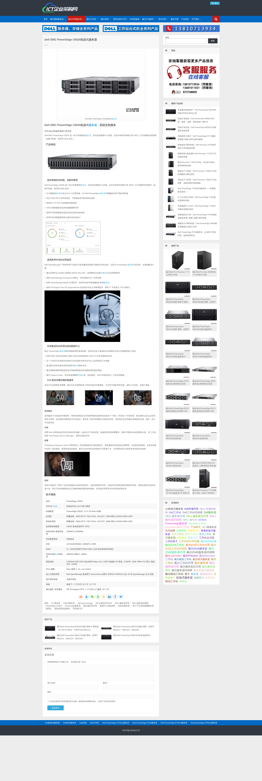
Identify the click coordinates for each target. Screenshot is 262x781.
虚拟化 (48, 608)
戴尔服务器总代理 (190, 566)
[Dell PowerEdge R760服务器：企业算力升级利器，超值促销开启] (170, 233)
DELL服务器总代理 (197, 516)
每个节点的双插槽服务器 (143, 606)
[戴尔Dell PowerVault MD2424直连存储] (204, 433)
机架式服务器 (124, 606)
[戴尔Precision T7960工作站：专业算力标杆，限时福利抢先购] (170, 164)
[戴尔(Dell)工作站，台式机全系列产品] (131, 31)
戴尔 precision (173, 555)
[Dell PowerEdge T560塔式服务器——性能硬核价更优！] (170, 190)
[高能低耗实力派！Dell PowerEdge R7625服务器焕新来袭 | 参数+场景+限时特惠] (170, 216)
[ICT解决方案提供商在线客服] (191, 95)
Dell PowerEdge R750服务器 (145, 723)
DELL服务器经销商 (140, 603)
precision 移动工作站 (177, 527)
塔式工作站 (205, 534)
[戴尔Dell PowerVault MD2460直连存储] (177, 433)
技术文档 (162, 19)
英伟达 (183, 581)
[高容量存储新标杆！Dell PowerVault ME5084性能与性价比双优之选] (170, 111)
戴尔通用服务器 (57, 19)
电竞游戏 (210, 577)
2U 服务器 (55, 603)
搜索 (167, 37)
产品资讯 (185, 19)
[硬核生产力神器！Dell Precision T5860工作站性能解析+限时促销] (170, 172)
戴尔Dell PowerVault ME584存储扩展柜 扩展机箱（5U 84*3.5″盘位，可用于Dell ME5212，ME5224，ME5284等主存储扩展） (78, 629)
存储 (80, 375)
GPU (185, 519)
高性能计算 (77, 608)
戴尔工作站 (91, 19)
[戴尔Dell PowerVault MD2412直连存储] (177, 460)
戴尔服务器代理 (90, 606)
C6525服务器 (69, 603)
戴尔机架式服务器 (204, 570)
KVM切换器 (134, 19)
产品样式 (196, 527)
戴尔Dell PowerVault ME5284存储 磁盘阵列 (131, 635)
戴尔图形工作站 (182, 559)
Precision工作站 (197, 523)
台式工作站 (177, 534)
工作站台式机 (207, 537)
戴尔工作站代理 (183, 562)
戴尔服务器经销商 (182, 570)
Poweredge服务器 (73, 606)
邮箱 (105, 683)
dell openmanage (85, 603)
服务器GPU (206, 574)
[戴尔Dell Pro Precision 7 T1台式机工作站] (177, 269)
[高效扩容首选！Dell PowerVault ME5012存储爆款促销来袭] (170, 129)
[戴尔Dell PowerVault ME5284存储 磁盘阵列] (106, 637)
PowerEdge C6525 (54, 606)
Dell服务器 (210, 512)
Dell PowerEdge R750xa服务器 (115, 723)
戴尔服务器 (201, 562)
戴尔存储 (104, 19)
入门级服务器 (209, 527)
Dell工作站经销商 (192, 512)
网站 (49, 692)
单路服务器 (193, 530)
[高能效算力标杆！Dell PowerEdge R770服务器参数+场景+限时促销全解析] (170, 137)
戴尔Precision (190, 555)
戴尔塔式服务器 (201, 559)
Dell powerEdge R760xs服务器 (204, 723)
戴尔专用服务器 (75, 19)
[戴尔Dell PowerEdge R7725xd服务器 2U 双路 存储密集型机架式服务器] (177, 487)
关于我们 (195, 19)
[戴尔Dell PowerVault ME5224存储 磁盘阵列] (177, 351)
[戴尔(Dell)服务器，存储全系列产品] (70, 31)
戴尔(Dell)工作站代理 (198, 544)
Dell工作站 (175, 512)
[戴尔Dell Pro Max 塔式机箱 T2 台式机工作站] (204, 269)
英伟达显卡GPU (120, 19)
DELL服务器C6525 (104, 603)
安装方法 (193, 537)
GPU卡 (193, 519)
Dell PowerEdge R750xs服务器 (174, 723)
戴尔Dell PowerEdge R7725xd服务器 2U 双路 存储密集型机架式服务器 (177, 493)
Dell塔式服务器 (69, 723)
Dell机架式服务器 (52, 723)
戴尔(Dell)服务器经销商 (201, 552)
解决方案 (174, 19)
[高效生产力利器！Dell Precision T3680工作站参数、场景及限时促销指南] (170, 181)
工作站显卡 (171, 541)
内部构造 (181, 530)
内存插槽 (170, 530)
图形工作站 (191, 534)
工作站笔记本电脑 (189, 541)
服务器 (114, 119)
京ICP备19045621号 (131, 730)
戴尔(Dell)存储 (208, 541)
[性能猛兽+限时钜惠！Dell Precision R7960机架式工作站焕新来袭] (170, 146)
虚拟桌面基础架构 (62, 608)
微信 (216, 3)
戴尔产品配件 (148, 19)
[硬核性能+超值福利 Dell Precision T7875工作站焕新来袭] (170, 155)
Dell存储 (83, 723)
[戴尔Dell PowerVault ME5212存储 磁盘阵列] (204, 351)
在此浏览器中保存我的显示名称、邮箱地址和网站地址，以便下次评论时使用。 (83, 701)
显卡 (187, 574)
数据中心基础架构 (107, 606)
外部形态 (182, 537)
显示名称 (51, 683)
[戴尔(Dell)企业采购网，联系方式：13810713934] (191, 31)
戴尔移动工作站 (174, 573)
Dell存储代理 (191, 508)
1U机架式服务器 (174, 508)
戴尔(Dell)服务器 (197, 548)
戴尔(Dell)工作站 (174, 544)
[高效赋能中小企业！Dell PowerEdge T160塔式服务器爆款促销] (170, 207)
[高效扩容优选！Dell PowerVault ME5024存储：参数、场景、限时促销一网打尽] (170, 120)
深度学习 (199, 577)
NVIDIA (202, 519)
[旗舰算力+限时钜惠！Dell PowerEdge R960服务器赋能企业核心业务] (170, 225)
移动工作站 (171, 581)
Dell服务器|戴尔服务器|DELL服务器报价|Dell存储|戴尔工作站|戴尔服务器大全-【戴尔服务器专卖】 (60, 7)
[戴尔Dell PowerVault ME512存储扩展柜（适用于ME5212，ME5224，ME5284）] (50, 637)
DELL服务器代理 (122, 603)
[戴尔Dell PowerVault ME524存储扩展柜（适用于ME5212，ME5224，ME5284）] (106, 628)
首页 (45, 19)
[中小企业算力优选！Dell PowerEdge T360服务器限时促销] (170, 199)
